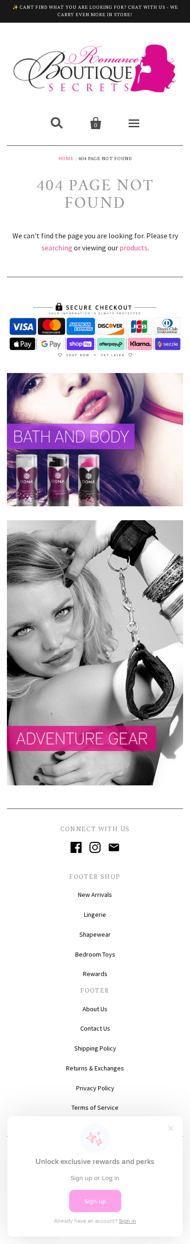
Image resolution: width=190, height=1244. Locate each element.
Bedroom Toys (95, 954)
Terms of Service (95, 1107)
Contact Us (95, 1028)
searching (57, 247)
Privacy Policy (95, 1088)
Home (66, 159)
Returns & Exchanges (95, 1068)
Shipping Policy (95, 1048)
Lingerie (95, 914)
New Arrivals (95, 894)
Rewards (95, 974)
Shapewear (95, 934)
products (133, 247)
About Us (95, 1009)
